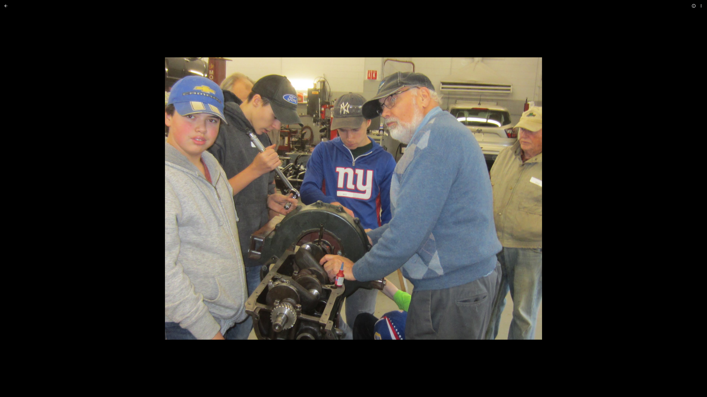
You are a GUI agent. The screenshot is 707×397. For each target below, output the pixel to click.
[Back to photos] (5, 5)
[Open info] (693, 6)
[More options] (701, 6)
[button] (10, 198)
